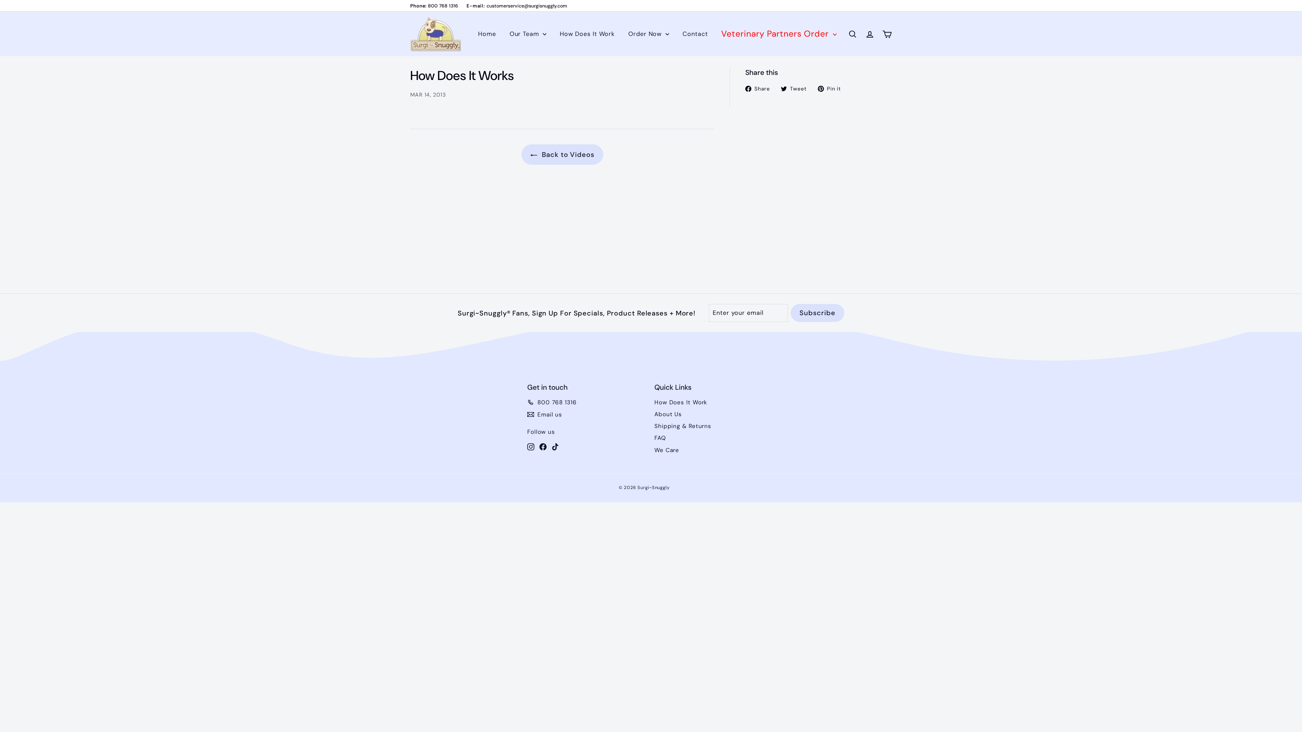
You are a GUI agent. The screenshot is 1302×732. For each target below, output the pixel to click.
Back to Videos (567, 154)
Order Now (646, 34)
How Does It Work (587, 34)
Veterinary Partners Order (776, 33)
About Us (668, 414)
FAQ (660, 438)
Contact (695, 34)
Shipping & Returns (682, 426)
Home (487, 34)
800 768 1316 (443, 6)
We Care (666, 450)
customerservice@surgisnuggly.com (527, 6)
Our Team (525, 34)
